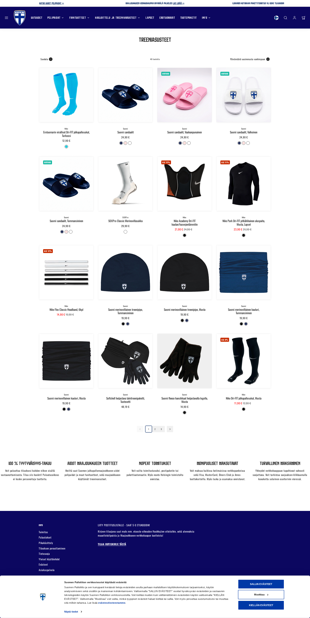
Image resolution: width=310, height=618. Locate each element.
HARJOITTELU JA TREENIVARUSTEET (116, 17)
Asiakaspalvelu (47, 570)
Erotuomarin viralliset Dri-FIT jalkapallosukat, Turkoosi (66, 134)
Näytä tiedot (71, 611)
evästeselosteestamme (111, 602)
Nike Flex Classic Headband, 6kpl (66, 309)
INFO (204, 17)
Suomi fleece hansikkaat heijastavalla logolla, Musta (184, 400)
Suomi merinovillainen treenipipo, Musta (184, 309)
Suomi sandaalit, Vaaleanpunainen (184, 132)
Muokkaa (259, 594)
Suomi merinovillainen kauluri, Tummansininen (243, 311)
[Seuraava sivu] (170, 429)
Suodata (44, 59)
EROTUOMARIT (167, 17)
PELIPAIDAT (53, 17)
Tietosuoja (44, 554)
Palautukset (45, 537)
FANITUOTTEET (77, 17)
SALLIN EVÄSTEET (261, 584)
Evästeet (43, 564)
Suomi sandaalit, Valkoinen (243, 132)
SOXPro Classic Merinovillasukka (125, 221)
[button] (6, 18)
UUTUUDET (36, 17)
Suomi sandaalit (125, 132)
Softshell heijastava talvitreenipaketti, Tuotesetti (125, 400)
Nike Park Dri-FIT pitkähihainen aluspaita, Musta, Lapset (243, 222)
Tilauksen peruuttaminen (52, 548)
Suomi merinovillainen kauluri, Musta (66, 398)
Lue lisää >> (178, 3)
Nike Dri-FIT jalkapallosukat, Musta (243, 398)
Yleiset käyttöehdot (49, 559)
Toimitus (43, 532)
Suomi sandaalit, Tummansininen (66, 221)
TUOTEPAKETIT (188, 17)
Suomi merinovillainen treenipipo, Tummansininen (125, 311)
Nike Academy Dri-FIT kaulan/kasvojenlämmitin (185, 222)
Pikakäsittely (46, 543)
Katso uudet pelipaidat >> (51, 3)
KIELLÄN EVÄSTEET (261, 605)
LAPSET (150, 17)
